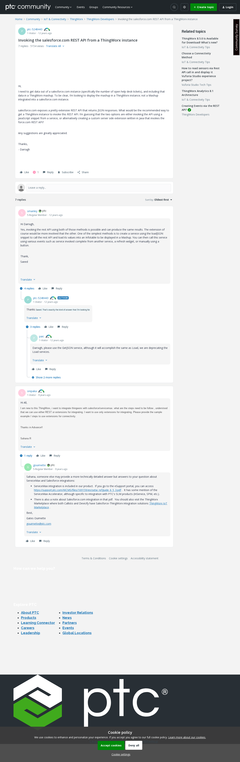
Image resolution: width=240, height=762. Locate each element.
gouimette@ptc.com (38, 523)
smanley (32, 211)
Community (33, 19)
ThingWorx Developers (100, 19)
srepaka (32, 391)
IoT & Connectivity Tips (196, 47)
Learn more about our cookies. (187, 737)
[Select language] (184, 7)
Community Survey (236, 37)
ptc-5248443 (34, 29)
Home (18, 19)
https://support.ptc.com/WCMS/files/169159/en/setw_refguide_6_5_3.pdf (77, 490)
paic (41, 336)
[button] (203, 7)
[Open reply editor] (94, 188)
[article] (94, 250)
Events (81, 7)
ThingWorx (76, 19)
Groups (93, 7)
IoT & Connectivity (55, 19)
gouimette (39, 465)
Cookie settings (118, 558)
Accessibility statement (144, 558)
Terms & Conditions (94, 558)
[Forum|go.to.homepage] (28, 7)
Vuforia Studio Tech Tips (196, 85)
